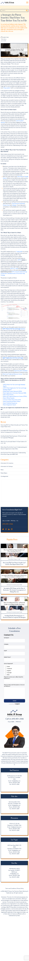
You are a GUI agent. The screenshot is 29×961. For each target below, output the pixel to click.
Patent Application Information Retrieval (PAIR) (14, 393)
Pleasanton (14, 818)
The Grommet (15, 203)
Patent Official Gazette (8, 398)
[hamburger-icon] (27, 2)
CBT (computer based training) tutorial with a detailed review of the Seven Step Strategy (14, 273)
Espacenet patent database (20, 370)
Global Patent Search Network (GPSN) (12, 391)
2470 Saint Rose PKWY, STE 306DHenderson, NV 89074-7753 (14, 847)
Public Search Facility (8, 394)
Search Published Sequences (10, 403)
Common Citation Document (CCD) (12, 399)
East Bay (14, 863)
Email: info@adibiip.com (14, 781)
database (14, 328)
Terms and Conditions (10, 888)
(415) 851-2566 (7, 524)
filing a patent (6, 88)
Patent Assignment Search (9, 404)
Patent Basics (3, 39)
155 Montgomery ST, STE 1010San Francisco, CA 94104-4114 (14, 777)
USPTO (19, 260)
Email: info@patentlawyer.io (14, 827)
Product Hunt (6, 205)
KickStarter (22, 203)
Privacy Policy (20, 888)
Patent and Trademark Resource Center (12, 374)
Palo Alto (14, 796)
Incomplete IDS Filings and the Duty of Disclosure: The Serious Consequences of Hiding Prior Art (14, 590)
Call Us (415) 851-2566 (14, 719)
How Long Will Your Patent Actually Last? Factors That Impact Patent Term (14, 563)
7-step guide (19, 251)
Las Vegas (14, 840)
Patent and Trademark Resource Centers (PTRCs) (15, 396)
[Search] (26, 10)
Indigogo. (14, 205)
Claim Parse (20, 176)
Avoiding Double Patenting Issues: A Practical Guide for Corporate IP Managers (14, 616)
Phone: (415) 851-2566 (14, 782)
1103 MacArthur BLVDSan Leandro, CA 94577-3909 (14, 870)
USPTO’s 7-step (14, 268)
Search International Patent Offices (11, 401)
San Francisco (14, 770)
